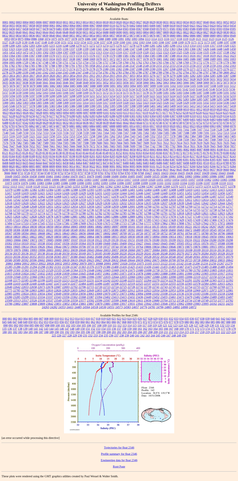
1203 (32, 45)
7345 (139, 136)
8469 (92, 163)
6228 (12, 116)
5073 (226, 82)
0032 (173, 22)
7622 (213, 143)
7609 (146, 143)
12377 (223, 186)
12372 (190, 186)
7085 (126, 129)
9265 (206, 166)
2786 (139, 72)
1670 (99, 59)
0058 (32, 25)
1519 (139, 52)
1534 (199, 52)
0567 (139, 29)
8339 (92, 159)
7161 (99, 132)
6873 (45, 126)
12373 (199, 186)
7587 (39, 143)
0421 (193, 25)
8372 (112, 159)
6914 (132, 126)
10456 (25, 176)
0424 (213, 25)
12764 (221, 210)
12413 (213, 189)
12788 (147, 213)
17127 (188, 216)
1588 (173, 55)
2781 (106, 72)
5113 (6, 89)
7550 (146, 139)
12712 (205, 206)
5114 (12, 89)
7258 (92, 136)
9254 (173, 166)
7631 (219, 143)
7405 (233, 136)
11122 (44, 186)
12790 (156, 213)
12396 (107, 189)
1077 (67, 39)
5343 (233, 102)
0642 (32, 32)
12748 (147, 210)
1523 (166, 52)
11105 (191, 183)
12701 (156, 206)
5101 (166, 86)
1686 (193, 59)
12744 (123, 210)
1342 (106, 49)
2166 (19, 69)
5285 (199, 99)
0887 (199, 35)
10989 (6, 179)
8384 (166, 159)
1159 (116, 42)
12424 (57, 193)
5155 (226, 89)
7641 (233, 143)
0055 (12, 25)
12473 (82, 196)
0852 (79, 35)
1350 (152, 49)
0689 (112, 32)
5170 (92, 92)
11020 (151, 179)
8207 (126, 156)
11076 (24, 183)
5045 (59, 82)
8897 (39, 166)
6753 (206, 122)
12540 (229, 196)
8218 (199, 156)
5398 (133, 106)
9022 (92, 166)
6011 (193, 109)
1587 (166, 55)
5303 (25, 102)
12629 (98, 203)
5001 (19, 79)
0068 (99, 25)
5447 (106, 109)
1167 (168, 42)
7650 (25, 146)
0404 (139, 25)
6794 (19, 126)
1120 (192, 39)
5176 (132, 92)
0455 (5, 29)
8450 (52, 163)
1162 (135, 42)
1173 (207, 42)
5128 (98, 89)
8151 (112, 153)
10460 (41, 176)
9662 (233, 169)
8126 (25, 153)
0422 (199, 25)
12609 (164, 199)
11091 (88, 183)
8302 (79, 159)
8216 (186, 156)
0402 (132, 25)
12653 (66, 206)
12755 (196, 210)
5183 (179, 92)
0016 (99, 22)
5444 (86, 109)
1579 (112, 55)
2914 (106, 75)
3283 (199, 75)
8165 (152, 153)
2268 (173, 69)
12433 (106, 193)
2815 (19, 75)
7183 (153, 132)
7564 (199, 139)
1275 (112, 45)
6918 (159, 126)
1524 (173, 52)
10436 (189, 173)
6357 (79, 119)
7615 (186, 143)
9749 (47, 173)
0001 (5, 22)
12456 (221, 193)
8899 (52, 166)
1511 (86, 52)
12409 (180, 189)
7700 (139, 146)
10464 (66, 176)
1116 (166, 39)
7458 (65, 139)
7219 (19, 136)
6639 (106, 122)
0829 (219, 32)
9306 (79, 169)
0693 (139, 32)
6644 (139, 122)
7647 (12, 146)
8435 (25, 163)
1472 (25, 52)
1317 (213, 45)
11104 (183, 183)
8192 (39, 156)
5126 (85, 89)
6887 (106, 126)
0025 (132, 22)
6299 (119, 116)
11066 (231, 179)
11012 (111, 179)
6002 (166, 109)
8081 (180, 149)
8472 (99, 163)
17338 (98, 220)
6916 (146, 126)
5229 (206, 96)
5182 (173, 92)
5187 (199, 92)
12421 (41, 193)
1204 (39, 45)
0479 (52, 29)
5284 (193, 99)
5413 (199, 106)
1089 (108, 39)
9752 (61, 173)
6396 (173, 119)
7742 (152, 146)
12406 (156, 189)
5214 (112, 96)
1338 (79, 49)
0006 (39, 22)
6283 (92, 116)
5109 (220, 86)
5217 (132, 96)
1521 (152, 52)
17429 (180, 220)
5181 (166, 92)
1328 (39, 49)
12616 (221, 199)
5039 (32, 82)
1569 (45, 55)
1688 (206, 59)
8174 (193, 153)
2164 (5, 69)
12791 (164, 213)
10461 (49, 176)
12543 (25, 199)
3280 (179, 75)
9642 (173, 169)
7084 (119, 129)
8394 (206, 159)
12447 (147, 193)
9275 (226, 166)
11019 (143, 179)
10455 (16, 176)
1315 (199, 45)
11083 (40, 183)
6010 (186, 109)
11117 (21, 186)
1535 (206, 52)
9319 (119, 169)
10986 (213, 176)
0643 (39, 32)
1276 (119, 45)
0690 (119, 32)
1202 (25, 45)
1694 (5, 62)
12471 (66, 196)
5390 (92, 106)
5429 (59, 109)
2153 (173, 65)
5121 (51, 89)
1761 (132, 62)
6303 (146, 116)
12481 (139, 196)
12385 (58, 189)
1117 (173, 39)
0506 (66, 29)
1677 (139, 59)
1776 (206, 62)
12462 (41, 196)
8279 (52, 159)
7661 (52, 146)
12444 (123, 193)
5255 (139, 99)
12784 (115, 213)
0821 (179, 32)
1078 (74, 39)
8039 (119, 149)
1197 (226, 42)
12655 (82, 206)
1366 (193, 49)
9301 (46, 169)
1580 (119, 55)
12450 (172, 193)
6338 (19, 119)
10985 (205, 176)
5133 (125, 89)
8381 (146, 159)
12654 (74, 206)
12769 (16, 213)
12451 (180, 193)
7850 (226, 146)
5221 (152, 96)
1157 (103, 42)
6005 (173, 109)
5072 (219, 82)
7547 (132, 139)
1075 (54, 39)
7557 (173, 139)
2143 (106, 65)
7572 (226, 139)
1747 (39, 62)
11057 (191, 179)
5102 (173, 86)
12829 (41, 216)
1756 (99, 62)
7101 (179, 129)
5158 (12, 92)
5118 (32, 89)
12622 (41, 203)
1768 (179, 62)
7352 (152, 136)
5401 (153, 106)
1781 (5, 65)
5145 (205, 89)
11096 (120, 183)
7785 (166, 146)
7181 (139, 132)
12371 (182, 186)
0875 (146, 35)
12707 (172, 206)
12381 (25, 189)
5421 (19, 109)
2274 (213, 69)
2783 (119, 72)
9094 (126, 166)
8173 (186, 153)
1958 (92, 65)
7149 (19, 132)
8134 (52, 153)
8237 (226, 156)
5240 (45, 99)
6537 (19, 122)
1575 (86, 55)
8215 (179, 156)
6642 (126, 122)
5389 (86, 106)
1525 (179, 52)
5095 (139, 86)
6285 (106, 116)
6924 (199, 126)
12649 (33, 206)
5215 (119, 96)
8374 (119, 159)
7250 (52, 136)
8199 (79, 156)
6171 (159, 112)
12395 (98, 189)
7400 (219, 136)
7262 (112, 136)
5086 (79, 86)
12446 (139, 193)
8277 (45, 159)
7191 (206, 132)
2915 (112, 75)
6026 (26, 112)
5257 (146, 99)
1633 (45, 59)
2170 (45, 69)
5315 (92, 102)
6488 (5, 122)
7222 (39, 136)
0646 (59, 32)
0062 (59, 25)
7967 (46, 149)
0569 (152, 29)
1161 (129, 42)
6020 (219, 109)
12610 (172, 199)
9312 (92, 169)
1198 (233, 42)
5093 (126, 86)
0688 (106, 32)
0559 (112, 29)
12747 (139, 210)
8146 (99, 153)
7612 (166, 143)
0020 (119, 22)
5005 (46, 79)
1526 (186, 52)
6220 (199, 112)
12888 (123, 216)
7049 (25, 129)
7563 (193, 139)
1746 (32, 62)
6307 (173, 116)
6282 (86, 116)
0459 (32, 29)
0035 (193, 22)
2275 (219, 69)
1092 (128, 39)
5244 (72, 99)
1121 (198, 39)
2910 (79, 75)
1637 (65, 59)
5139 (165, 89)
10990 (14, 179)
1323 (12, 49)
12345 (68, 186)
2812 (233, 72)
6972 (5, 129)
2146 (126, 65)
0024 (126, 22)
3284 (206, 75)
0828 (213, 32)
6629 (46, 122)
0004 (25, 22)
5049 (86, 82)
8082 (186, 149)
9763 (114, 173)
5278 (152, 99)
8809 (5, 166)
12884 (98, 216)
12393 (90, 189)
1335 (59, 49)
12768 (8, 213)
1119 (185, 39)
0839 (45, 35)
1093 (134, 39)
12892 (139, 216)
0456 (12, 29)
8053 (146, 149)
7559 (186, 139)
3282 (193, 75)
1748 (45, 62)
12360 (92, 186)
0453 (226, 25)
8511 (213, 163)
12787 (139, 213)
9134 (166, 166)
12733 (74, 210)
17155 (205, 216)
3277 (159, 75)
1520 (146, 52)
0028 (146, 22)
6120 (152, 112)
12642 (205, 203)
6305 (159, 116)
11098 (136, 183)
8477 (119, 163)
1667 (79, 59)
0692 (132, 32)
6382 (132, 119)
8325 (86, 159)
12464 (49, 196)
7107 (199, 129)
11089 (72, 183)
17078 (172, 216)
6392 (152, 119)
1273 (99, 45)
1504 (59, 52)
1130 (25, 42)
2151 (159, 65)
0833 (12, 35)
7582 (19, 143)
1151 (64, 42)
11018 (135, 179)
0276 (126, 25)
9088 (106, 166)
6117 (139, 112)
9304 (66, 169)
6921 (179, 126)
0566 (132, 29)
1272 (92, 45)
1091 (121, 39)
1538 (226, 52)
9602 (132, 169)
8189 (32, 156)
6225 (226, 112)
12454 (205, 193)
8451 (59, 163)
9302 (52, 169)
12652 (58, 206)
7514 (92, 139)
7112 (206, 129)
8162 (132, 153)
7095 (166, 129)
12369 (166, 186)
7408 (5, 139)
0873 (132, 35)
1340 (92, 49)
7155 (59, 132)
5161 (32, 92)
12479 (123, 196)
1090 (114, 39)
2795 (193, 72)
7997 (66, 149)
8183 (5, 156)
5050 (92, 82)
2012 (99, 65)
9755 (74, 173)
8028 (113, 149)
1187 (213, 42)
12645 (229, 203)
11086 (64, 183)
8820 (12, 166)
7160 (92, 132)
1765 (159, 62)
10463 (57, 176)
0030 (159, 22)
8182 (233, 153)
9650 (193, 169)
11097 (128, 183)
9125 (159, 166)
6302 (139, 116)
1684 (179, 59)
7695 (119, 146)
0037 (199, 22)
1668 (86, 59)
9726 (27, 173)
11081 (32, 183)
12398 (115, 189)
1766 (166, 62)
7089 (146, 129)
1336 (65, 49)
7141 (12, 132)
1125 (224, 39)
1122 (205, 39)
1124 (218, 39)
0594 (226, 29)
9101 (152, 166)
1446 (213, 49)
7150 (25, 132)
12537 (221, 196)
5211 (92, 96)
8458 (66, 163)
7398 (213, 136)
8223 (206, 156)
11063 (215, 179)
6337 (12, 119)
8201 (92, 156)
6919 (166, 126)
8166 (159, 153)
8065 (153, 149)
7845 (213, 146)
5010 (79, 79)
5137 (152, 89)
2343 (52, 72)
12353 (76, 186)
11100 (152, 183)
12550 (49, 199)
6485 (226, 119)
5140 (172, 89)
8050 (133, 149)
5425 (46, 109)
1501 (39, 52)
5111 (226, 86)
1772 (199, 62)
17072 (164, 216)
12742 (115, 210)
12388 (74, 189)
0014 (86, 22)
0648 (65, 32)
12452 (188, 193)
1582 (132, 55)
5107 (206, 86)
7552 (152, 139)
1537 (219, 52)
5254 (132, 99)
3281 (186, 75)
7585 (25, 143)
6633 (72, 122)
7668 (79, 146)
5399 (139, 106)
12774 (41, 213)
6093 (59, 112)
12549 (41, 199)
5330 (193, 102)
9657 (213, 169)
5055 (119, 82)
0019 (112, 22)
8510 (206, 163)
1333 (45, 49)
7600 (99, 143)
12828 (33, 216)
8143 (79, 153)
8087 (200, 149)
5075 (6, 86)
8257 (39, 159)
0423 (206, 25)
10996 (55, 179)
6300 (126, 116)
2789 (159, 72)
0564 (119, 29)
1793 (79, 65)
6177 (165, 112)
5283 (186, 99)
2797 (206, 72)
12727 (41, 210)
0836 (32, 35)
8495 (173, 163)
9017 (79, 166)
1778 (219, 62)
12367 (150, 186)
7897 (12, 149)
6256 (32, 116)
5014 (106, 79)
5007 (59, 79)
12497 (213, 196)
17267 (41, 220)
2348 (86, 72)
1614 (179, 55)
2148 (139, 65)
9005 (65, 166)
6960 (206, 126)
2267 (166, 69)
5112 (233, 86)
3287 (226, 75)
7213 (226, 132)
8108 (220, 149)
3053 (132, 75)
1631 (32, 59)
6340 (32, 119)
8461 (72, 163)
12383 (41, 189)
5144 (199, 89)
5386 (72, 106)
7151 (32, 132)
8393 (199, 159)
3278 (166, 75)
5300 (5, 102)
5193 (5, 96)
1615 (186, 55)
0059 (39, 25)
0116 (112, 25)
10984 (196, 176)
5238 (32, 99)
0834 (19, 35)
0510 (92, 29)
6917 (152, 126)
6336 (5, 119)
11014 (119, 179)
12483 (156, 196)
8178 (213, 153)
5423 (32, 109)
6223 (212, 112)
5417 (226, 106)
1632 (39, 59)
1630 (25, 59)
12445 (131, 193)
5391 (99, 106)
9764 (121, 173)
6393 (159, 119)
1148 (44, 42)
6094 (66, 112)
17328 (90, 220)
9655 (206, 169)
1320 (226, 45)
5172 (106, 92)
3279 (173, 75)
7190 (199, 132)
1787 (45, 65)
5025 (173, 79)
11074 (16, 183)
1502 (46, 52)
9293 (19, 169)
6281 (79, 116)
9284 (233, 166)
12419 (25, 193)
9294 (25, 169)
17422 (164, 220)
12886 (115, 216)
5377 (25, 106)
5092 (119, 86)
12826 (16, 216)
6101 (106, 112)
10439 (205, 173)
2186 (126, 69)
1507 (66, 52)
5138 (159, 89)
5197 (32, 96)
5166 (65, 92)
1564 (12, 55)
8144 (86, 153)
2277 (233, 69)
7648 (19, 146)
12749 (156, 210)
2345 (65, 72)
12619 (16, 203)
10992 (31, 179)
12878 (49, 216)
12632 (123, 203)
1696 (19, 62)
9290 (5, 169)
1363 (173, 49)
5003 (32, 79)
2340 (32, 72)
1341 (99, 49)
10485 (98, 176)
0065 (79, 25)
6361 (106, 119)
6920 (173, 126)
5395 (112, 106)
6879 (65, 126)
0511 (99, 29)
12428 (74, 193)
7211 (213, 132)
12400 (123, 189)
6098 (93, 112)
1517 (126, 52)
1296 (173, 45)
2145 (119, 65)
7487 (79, 139)
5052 (106, 82)
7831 (193, 146)
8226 (213, 156)
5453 (146, 109)
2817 (32, 75)
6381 (126, 119)
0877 (159, 35)
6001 (159, 109)
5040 (39, 82)
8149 (106, 153)
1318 (219, 45)
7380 (179, 136)
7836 (199, 146)
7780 (159, 146)
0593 (219, 29)
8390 (179, 159)
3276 (152, 75)
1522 (159, 52)
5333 (213, 102)
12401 (131, 189)
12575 (98, 199)
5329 (186, 102)
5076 (12, 86)
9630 (139, 169)
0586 (193, 29)
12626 (74, 203)
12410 (188, 189)
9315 (106, 169)
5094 (133, 86)
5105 (193, 86)
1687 (199, 59)
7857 (233, 146)
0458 (25, 29)
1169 (181, 42)
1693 (233, 59)
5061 (152, 82)
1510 (79, 52)
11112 (6, 186)
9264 (199, 166)
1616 (193, 55)
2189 (146, 69)
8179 (219, 153)
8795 (233, 163)
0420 (186, 25)
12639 (180, 203)
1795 (86, 65)
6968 (226, 126)
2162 (226, 65)
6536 (12, 122)
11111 (230, 183)
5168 (79, 92)
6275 (39, 116)
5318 (112, 102)
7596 (72, 143)
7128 (219, 129)
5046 (65, 82)
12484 (164, 196)
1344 (112, 49)
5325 (159, 102)
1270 (79, 45)
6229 (19, 116)
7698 (126, 146)
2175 (79, 69)
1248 (65, 45)
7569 (219, 139)
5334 (219, 102)
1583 (139, 55)
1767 (173, 62)
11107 (206, 183)
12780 (82, 213)
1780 (233, 62)
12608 (156, 199)
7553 (159, 139)
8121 (5, 153)
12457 (229, 193)
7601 (106, 143)
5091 (113, 86)
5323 (146, 102)
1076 (61, 39)
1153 (77, 42)
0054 (5, 25)
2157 (199, 65)
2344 (59, 72)
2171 (52, 69)
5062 (159, 82)
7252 (65, 136)
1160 (122, 42)
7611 (159, 143)
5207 (66, 96)
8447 (46, 163)
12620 (25, 203)
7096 (173, 129)
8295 (72, 159)
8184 (12, 156)
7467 (72, 139)
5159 (19, 92)
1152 (70, 42)
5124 (72, 89)
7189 (193, 132)
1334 (52, 49)
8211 (152, 156)
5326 (166, 102)
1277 (126, 45)
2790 (166, 72)
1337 (72, 49)
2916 (119, 75)
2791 (173, 72)
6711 (146, 122)
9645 (179, 169)
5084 (66, 86)
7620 (206, 143)
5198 (39, 96)
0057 (25, 25)
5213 (106, 96)
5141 (179, 89)
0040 (206, 22)
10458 (33, 176)
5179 (152, 92)
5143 (192, 89)
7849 (219, 146)
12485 (172, 196)
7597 (79, 143)
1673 (119, 59)
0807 (159, 32)
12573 (90, 199)
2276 (226, 69)
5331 (199, 102)
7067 (52, 129)
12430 (90, 193)
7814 (186, 146)
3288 (233, 75)
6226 (232, 112)
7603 (112, 143)
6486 (233, 119)
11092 (96, 183)
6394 (166, 119)
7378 (173, 136)
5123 (65, 89)
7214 (233, 132)
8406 (233, 159)
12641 (196, 203)
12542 (17, 199)
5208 (72, 96)
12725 (33, 210)
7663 (59, 146)
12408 (172, 189)
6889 (119, 126)
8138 (59, 153)
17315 (74, 220)
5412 (193, 106)
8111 (226, 149)
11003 (87, 179)
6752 (199, 122)
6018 (206, 109)
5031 (213, 79)
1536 (213, 52)
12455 (213, 193)
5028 (193, 79)
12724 (25, 210)
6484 (219, 119)
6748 (173, 122)
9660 (226, 169)
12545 (33, 199)
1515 (112, 52)
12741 (106, 210)
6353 (52, 119)
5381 (46, 106)
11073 (8, 183)
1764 (152, 62)
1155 (90, 42)
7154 (52, 132)
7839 (206, 146)
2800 (226, 72)
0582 (179, 29)
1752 (72, 62)
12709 (188, 206)
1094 (141, 39)
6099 (99, 112)
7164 (106, 132)
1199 (5, 45)
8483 (146, 163)
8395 (213, 159)
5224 (173, 96)
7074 (66, 129)
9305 (72, 169)
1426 (206, 49)
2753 (92, 72)
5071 (213, 82)
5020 (146, 79)
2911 (86, 75)
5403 (166, 106)
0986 (34, 39)
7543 (119, 139)
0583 (186, 29)
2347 (79, 72)
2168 (32, 69)
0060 (46, 25)
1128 (12, 42)
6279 (66, 116)
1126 (231, 39)
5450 (126, 109)
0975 (21, 39)
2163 (233, 65)
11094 (112, 183)
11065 (223, 179)
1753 (79, 62)
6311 (199, 116)
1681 (159, 59)
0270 (119, 25)
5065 (179, 82)
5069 (206, 82)
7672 (92, 146)
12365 (133, 186)
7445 (52, 139)
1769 (186, 62)
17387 (139, 220)
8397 (219, 159)
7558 (179, 139)
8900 (59, 166)
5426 (52, 109)
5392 (106, 106)
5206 (59, 96)
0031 (166, 22)
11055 (183, 179)
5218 (139, 96)
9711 (20, 173)
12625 (66, 203)
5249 (106, 99)
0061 (52, 25)
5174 (119, 92)
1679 (152, 59)
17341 (106, 220)
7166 (119, 132)
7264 (126, 136)
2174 (72, 69)
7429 (45, 139)
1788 (52, 65)
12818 (180, 213)
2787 (146, 72)
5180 (159, 92)
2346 (72, 72)
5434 (72, 109)
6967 (219, 126)
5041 (45, 82)
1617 (199, 55)
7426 (39, 139)
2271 (193, 69)
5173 (112, 92)
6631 (59, 122)
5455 (153, 109)
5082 (52, 86)
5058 (139, 82)
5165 (59, 92)
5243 (65, 99)
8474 (106, 163)
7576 (5, 143)
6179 (172, 112)
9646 (186, 169)
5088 (93, 86)
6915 (139, 126)
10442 (214, 173)
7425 (32, 139)
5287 (206, 99)
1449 (226, 49)
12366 (141, 186)
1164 (148, 42)
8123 (12, 153)
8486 (159, 163)
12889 (131, 216)
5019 (139, 79)
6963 (213, 126)
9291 (12, 169)
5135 (138, 89)
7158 (79, 132)
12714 (213, 206)
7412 (12, 139)
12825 (8, 216)
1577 (99, 55)
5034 (233, 79)
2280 (19, 72)
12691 (131, 206)
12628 (90, 203)
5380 (39, 106)
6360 (99, 119)
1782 (12, 65)
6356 (72, 119)
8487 (166, 163)
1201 (19, 45)
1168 (174, 42)
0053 (233, 22)
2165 (12, 69)
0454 (233, 25)
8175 (199, 153)
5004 (39, 79)
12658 (107, 206)
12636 (156, 203)
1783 (19, 65)
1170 (187, 42)
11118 (28, 186)
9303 (59, 169)
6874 (52, 126)
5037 (19, 82)
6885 (99, 126)
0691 (126, 32)
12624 (57, 203)
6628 (39, 122)
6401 (193, 119)
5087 (86, 86)
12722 (8, 210)
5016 (119, 79)
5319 (119, 102)
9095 (132, 166)
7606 (133, 143)
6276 (46, 116)
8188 (25, 156)
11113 (13, 186)
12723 (16, 210)
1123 (211, 39)
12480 (131, 196)
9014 (72, 166)
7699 (132, 146)
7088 (139, 129)
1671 (106, 59)
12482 (147, 196)
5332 (206, 102)
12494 (196, 196)
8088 (206, 149)
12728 (49, 210)
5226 (186, 96)
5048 (79, 82)
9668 (14, 173)
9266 (213, 166)
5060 (146, 82)
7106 (193, 129)
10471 (82, 176)
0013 (79, 22)
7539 (112, 139)
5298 (226, 99)
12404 (148, 189)
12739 (98, 210)
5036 (12, 82)
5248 (99, 99)
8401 (226, 159)
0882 (186, 35)
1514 (106, 52)
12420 (33, 193)
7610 (153, 143)
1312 (179, 45)
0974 (14, 39)
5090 (106, 86)
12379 (8, 189)
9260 (193, 166)
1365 (186, 49)
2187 (132, 69)
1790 (65, 65)
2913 (99, 75)
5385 (66, 106)
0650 (79, 32)
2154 (179, 65)
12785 (123, 213)
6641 (119, 122)
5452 (139, 109)
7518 (99, 139)
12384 (49, 189)
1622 (226, 55)
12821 (205, 213)
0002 (12, 22)
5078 (26, 86)
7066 (46, 129)
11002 (79, 179)
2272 (199, 69)
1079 (81, 39)
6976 (19, 129)
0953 (7, 39)
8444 (39, 163)
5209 (79, 96)
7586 (32, 143)
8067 (166, 149)
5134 (132, 89)
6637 (92, 122)
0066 (86, 25)
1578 (106, 55)
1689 (213, 59)
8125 (19, 153)
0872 (126, 35)
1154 (83, 42)
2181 (112, 69)
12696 (139, 206)
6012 (199, 109)
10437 (197, 173)
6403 (199, 119)
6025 (19, 112)
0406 (152, 25)
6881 (72, 126)
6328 (213, 116)
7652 (32, 146)
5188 (206, 92)
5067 (193, 82)
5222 (159, 96)
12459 (16, 196)
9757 (81, 173)
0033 (179, 22)
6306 (166, 116)
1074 (47, 39)
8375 (126, 159)
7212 (219, 132)
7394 (206, 136)
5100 (160, 86)
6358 (86, 119)
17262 (25, 220)
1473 (32, 52)
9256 (179, 166)
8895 (32, 166)
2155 (186, 65)
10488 (106, 176)
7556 (166, 139)
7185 (166, 132)
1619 (213, 55)
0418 (173, 25)
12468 (57, 196)
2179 (99, 69)
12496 (205, 196)
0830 (226, 32)
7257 (86, 136)
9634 (159, 169)
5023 (159, 79)
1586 (159, 55)
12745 (131, 210)
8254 (32, 159)
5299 (233, 99)
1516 (119, 52)
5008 (66, 79)
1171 (194, 42)
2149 (146, 65)
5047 (72, 82)
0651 (86, 32)
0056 (19, 25)
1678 (146, 59)
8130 (45, 153)
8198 (72, 156)
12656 (90, 206)
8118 (233, 149)
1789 (59, 65)
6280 (72, 116)
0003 (19, 22)
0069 (106, 25)
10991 (22, 179)
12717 (229, 206)
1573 (72, 55)
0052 (226, 22)
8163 (139, 153)
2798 (213, 72)
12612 (188, 199)
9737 (34, 173)
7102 (186, 129)
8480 (126, 163)
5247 (92, 99)
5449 (119, 109)
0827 (206, 32)
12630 (106, 203)
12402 (139, 189)
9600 (126, 169)
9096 (139, 166)
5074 (233, 82)
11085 (56, 183)
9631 (146, 169)
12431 (98, 193)
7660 (45, 146)
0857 (112, 35)
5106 (200, 86)
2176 (86, 69)
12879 (57, 216)
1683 (173, 59)
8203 (99, 156)
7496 (86, 139)
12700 (148, 206)
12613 (196, 199)
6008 (179, 109)
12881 (74, 216)
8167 (166, 153)
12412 (205, 189)
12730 (66, 210)
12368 (158, 186)
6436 (206, 119)
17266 (33, 220)
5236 (19, 99)
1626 (19, 59)
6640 (112, 122)
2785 (132, 72)
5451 (133, 109)
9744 (41, 173)
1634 (52, 59)
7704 (146, 146)
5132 (118, 89)
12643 (213, 203)
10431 (156, 173)
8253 (25, 159)
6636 (86, 122)
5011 (86, 79)
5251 (119, 99)
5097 (146, 86)
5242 (59, 99)
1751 (65, 62)
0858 (119, 35)
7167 (126, 132)
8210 (146, 156)
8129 (39, 153)
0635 (12, 32)
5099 (153, 86)
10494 (123, 176)
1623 (233, 55)
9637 (166, 169)
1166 (161, 42)
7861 (6, 149)
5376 (19, 106)
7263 (119, 136)
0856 (106, 35)
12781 (90, 213)
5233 (233, 96)
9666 (7, 173)
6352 (45, 119)
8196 (59, 156)
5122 (58, 89)
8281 (59, 159)
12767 (229, 210)
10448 (230, 173)
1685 (186, 59)
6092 (52, 112)
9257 (186, 166)
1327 (32, 49)
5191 (226, 92)
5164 (52, 92)
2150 (152, 65)
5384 (59, 106)
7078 (79, 129)
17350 (115, 220)
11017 (127, 179)
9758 (87, 173)
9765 (128, 173)
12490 (188, 196)
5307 (52, 102)
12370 (174, 186)
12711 (196, 206)
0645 (52, 32)
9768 (141, 173)
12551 (58, 199)
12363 (117, 186)
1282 (159, 45)
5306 (46, 102)
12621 (33, 203)
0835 (25, 35)
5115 (19, 89)
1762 (139, 62)
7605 (126, 143)
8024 (106, 149)
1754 (86, 62)
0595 (233, 29)
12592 (107, 199)
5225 (179, 96)
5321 (132, 102)
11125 (52, 186)
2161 (219, 65)
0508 (79, 29)
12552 (66, 199)
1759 (119, 62)
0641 (25, 32)
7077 (72, 129)
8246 (5, 159)
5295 (219, 99)
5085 (72, 86)
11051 (159, 179)
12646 (8, 206)
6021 (226, 109)
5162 (39, 92)
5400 (146, 106)
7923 (19, 149)
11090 (80, 183)
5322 (139, 102)
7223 (45, 136)
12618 (8, 203)
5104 (186, 86)
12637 (164, 203)
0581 (173, 29)
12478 (115, 196)
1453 (19, 52)
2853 (66, 75)
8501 (199, 163)
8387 (173, 159)
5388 (79, 106)
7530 (106, 139)
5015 (112, 79)
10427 (148, 173)
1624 (5, 59)
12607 (148, 199)
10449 (8, 176)
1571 (59, 55)
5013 (99, 79)
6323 (206, 116)
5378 (32, 106)
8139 (65, 153)
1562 (233, 52)
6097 (86, 112)
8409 (12, 163)
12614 (205, 199)
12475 (90, 196)
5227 (193, 96)
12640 (188, 203)
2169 (39, 69)
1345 (119, 49)
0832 (5, 35)
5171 (99, 92)
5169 (86, 92)
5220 (146, 96)
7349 (146, 136)
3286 (219, 75)
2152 (166, 65)
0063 (66, 25)
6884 (92, 126)
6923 (193, 126)
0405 (146, 25)
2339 (25, 72)
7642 (5, 146)
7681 (106, 146)
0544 (106, 29)
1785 (32, 65)
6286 (112, 116)
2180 (106, 69)
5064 (173, 82)
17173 (221, 216)
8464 (79, 163)
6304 (153, 116)
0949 (233, 35)
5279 (159, 99)
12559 (82, 199)
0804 (146, 32)
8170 (173, 153)
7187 (179, 132)
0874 (139, 35)
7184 (159, 132)
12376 (215, 186)
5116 (25, 89)
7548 (139, 139)
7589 (46, 143)
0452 (219, 25)
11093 (104, 183)
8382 (152, 159)
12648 (25, 206)
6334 (226, 116)
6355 (65, 119)
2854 (72, 75)
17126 (180, 216)
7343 (132, 136)
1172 (200, 42)
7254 (79, 136)
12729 (57, 210)
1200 (12, 45)
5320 (126, 102)
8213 (166, 156)
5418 (233, 106)
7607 (139, 143)
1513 (99, 52)
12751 (172, 210)
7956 (39, 149)
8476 (112, 163)
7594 (59, 143)
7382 (186, 136)
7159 (86, 132)
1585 (152, 55)
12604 (123, 199)
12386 (66, 189)
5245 (79, 99)
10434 (173, 173)
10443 (222, 173)
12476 (98, 196)
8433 (19, 163)
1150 (57, 42)
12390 (82, 189)
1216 (59, 45)
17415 (156, 220)
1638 (72, 59)
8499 (193, 163)
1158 (109, 42)
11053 (167, 179)
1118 (179, 39)
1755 (92, 62)
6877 (59, 126)
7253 (72, 136)
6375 (119, 119)
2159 (213, 65)
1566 (25, 55)
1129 (18, 42)
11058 (199, 179)
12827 (25, 216)
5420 (12, 109)
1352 (166, 49)
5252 (126, 99)
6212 (179, 112)
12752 (180, 210)
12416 (229, 189)
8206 (119, 156)
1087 (94, 39)
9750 (54, 173)
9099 (146, 166)
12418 (16, 193)
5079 (32, 86)
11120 (36, 186)
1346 (126, 49)
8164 (146, 153)
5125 (78, 89)
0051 (219, 22)
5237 (25, 99)
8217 (193, 156)
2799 (219, 72)
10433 (164, 173)
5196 (25, 96)
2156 (193, 65)
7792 (173, 146)
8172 (179, 153)
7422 (25, 139)
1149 (51, 42)
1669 (92, 59)
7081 (99, 129)
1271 (86, 45)
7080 (92, 129)
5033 (226, 79)
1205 (45, 45)
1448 (219, 49)
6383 (139, 119)
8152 (119, 153)
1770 (193, 62)
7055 (32, 129)
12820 (196, 213)
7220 (25, 136)
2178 (92, 69)
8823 (19, 166)
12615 (213, 199)
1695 (12, 62)
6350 (39, 119)
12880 (66, 216)
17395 (147, 220)
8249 (12, 159)
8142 (72, 153)
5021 (152, 79)
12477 (106, 196)
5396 (119, 106)
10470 (74, 176)
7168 (133, 132)
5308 (59, 102)
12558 (74, 199)
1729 (25, 62)
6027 (32, 112)
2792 (179, 72)
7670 (86, 146)
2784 (126, 72)
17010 (147, 216)
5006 (52, 79)
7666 (72, 146)
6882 (79, 126)
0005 (32, 22)
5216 (126, 96)
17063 (156, 216)
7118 (213, 129)
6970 (233, 126)
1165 (155, 42)
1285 (166, 45)
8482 (139, 163)
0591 (206, 29)
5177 (139, 92)
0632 (5, 32)
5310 (72, 102)
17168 (213, 216)
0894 (226, 35)
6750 (186, 122)
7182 (146, 132)
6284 (99, 116)
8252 (19, 159)
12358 (84, 186)
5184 (186, 92)
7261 (106, 136)
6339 (25, 119)
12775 (49, 213)
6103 (119, 112)
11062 (207, 179)
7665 (65, 146)
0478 (46, 29)
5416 (219, 106)
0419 (179, 25)
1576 (92, 55)
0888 (206, 35)
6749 (179, 122)
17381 (131, 220)
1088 (101, 39)
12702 (164, 206)
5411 (186, 106)
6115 (132, 112)
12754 (188, 210)
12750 (164, 210)
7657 (39, 146)
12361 (100, 186)
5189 (213, 92)
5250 (112, 99)
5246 (86, 99)
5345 (5, 106)
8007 (79, 149)
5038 (25, 82)
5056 (126, 82)
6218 (186, 112)
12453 (196, 193)
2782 (112, 72)
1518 (132, 52)
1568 (39, 55)
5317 (106, 102)
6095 (72, 112)
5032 (219, 79)
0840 (52, 35)
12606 (139, 199)
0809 (166, 32)
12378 (231, 186)
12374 (207, 186)
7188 (186, 132)
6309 (186, 116)
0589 (199, 29)
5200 (52, 96)
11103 (175, 183)
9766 (134, 173)
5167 (72, 92)
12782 (98, 213)
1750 (59, 62)
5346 (12, 106)
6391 (146, 119)
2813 (5, 75)
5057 (132, 82)
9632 (152, 169)
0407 (159, 25)
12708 (180, 206)
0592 (213, 29)
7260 (99, 136)
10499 (147, 176)
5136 (145, 89)
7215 (5, 136)
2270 (186, 69)
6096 (79, 112)
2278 (5, 72)
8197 (66, 156)
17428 (172, 220)
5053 (112, 82)
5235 (12, 99)
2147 (132, 65)
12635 (147, 203)
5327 (173, 102)
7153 (46, 132)
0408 (166, 25)
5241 (52, 99)
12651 (49, 206)
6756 (226, 122)
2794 (186, 72)
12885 (106, 216)
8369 (106, 159)
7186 (173, 132)
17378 (123, 220)
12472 (74, 196)
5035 (5, 82)
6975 (12, 129)
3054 (139, 75)
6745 (152, 122)
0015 (92, 22)
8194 (52, 156)
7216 (12, 136)
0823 (193, 32)
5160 (25, 92)
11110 (222, 183)
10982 (180, 176)
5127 (92, 89)
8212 (159, 156)
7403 (226, 136)
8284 (65, 159)
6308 (179, 116)
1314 (193, 45)
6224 (219, 112)
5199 (46, 96)
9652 (199, 169)
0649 (72, 32)
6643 (133, 122)
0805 (152, 32)
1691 (219, 59)
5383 (52, 106)
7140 (5, 132)
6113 (126, 112)
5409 (173, 106)
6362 (112, 119)
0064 (72, 25)
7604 (119, 143)
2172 (59, 69)
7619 (199, 143)
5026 (179, 79)
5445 (92, 109)
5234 (5, 99)
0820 (173, 32)
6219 (192, 112)
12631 (115, 203)
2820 (52, 75)
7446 (59, 139)
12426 (66, 193)
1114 (154, 39)
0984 (27, 39)
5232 (226, 96)
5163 (45, 92)
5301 (12, 102)
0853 (86, 35)
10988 (229, 176)
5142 (185, 89)
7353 (159, 136)
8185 (19, 156)
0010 (59, 22)
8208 (133, 156)
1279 (139, 45)
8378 (132, 159)
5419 (5, 109)
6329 (219, 116)
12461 (33, 196)
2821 (59, 75)
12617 (229, 199)
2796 (199, 72)
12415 (221, 189)
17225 (16, 220)
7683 (112, 146)
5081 (46, 86)
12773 (33, 213)
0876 (152, 35)
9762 (107, 173)
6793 (12, 126)
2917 (126, 75)
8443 (32, 163)
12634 (139, 203)
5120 (45, 89)
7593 (52, 143)
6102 (113, 112)
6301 (133, 116)
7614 (179, 143)
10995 (47, 179)
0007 (46, 22)
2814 (12, 75)
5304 (32, 102)
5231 (219, 96)
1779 (226, 62)
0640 (19, 32)
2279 (12, 72)
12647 (17, 206)
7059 (39, 129)
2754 (99, 72)
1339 (86, 49)
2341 (39, 72)
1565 (19, 55)
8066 (160, 149)
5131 (112, 89)
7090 (153, 129)
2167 (25, 69)
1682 (166, 59)
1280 (146, 45)
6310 (193, 116)
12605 (131, 199)
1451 (5, 52)
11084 (48, 183)
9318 (112, 169)
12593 (115, 199)
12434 (115, 193)
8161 (126, 153)
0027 (139, 22)
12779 (74, 213)
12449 (164, 193)
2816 (25, 75)
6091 (46, 112)
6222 (206, 112)
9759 (94, 173)
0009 (52, 22)
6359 (92, 119)
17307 (57, 220)
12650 (41, 206)
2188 (139, 69)
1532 (193, 52)
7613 (173, 143)
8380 (139, 159)
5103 (180, 86)
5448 (112, 109)
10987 (221, 176)
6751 (193, 122)
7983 (59, 149)
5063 (166, 82)
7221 (32, 136)
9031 (99, 166)
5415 (213, 106)
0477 (39, 29)
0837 (39, 35)
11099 (144, 183)
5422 (25, 109)
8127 (32, 153)
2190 (152, 69)
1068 (41, 39)
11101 (160, 183)
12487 (180, 196)
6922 (186, 126)
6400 (186, 119)
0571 (166, 29)
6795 (25, 126)
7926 (26, 149)
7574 (233, 139)
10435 (181, 173)
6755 (219, 122)
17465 (205, 220)
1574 (79, 55)
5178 (146, 92)
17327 (82, 220)
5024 (166, 79)
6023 (6, 112)
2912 (92, 75)
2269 (179, 69)
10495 (131, 176)
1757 (106, 62)
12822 (213, 213)
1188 (220, 42)
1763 (146, 62)
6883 (86, 126)
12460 (25, 196)
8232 (219, 156)
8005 (72, 149)
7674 (99, 146)
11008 (103, 179)
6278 (59, 116)
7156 (66, 132)
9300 (39, 169)
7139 (233, 129)
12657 (98, 206)
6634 (79, 122)
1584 (146, 55)
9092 (119, 166)
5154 (219, 89)
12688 (123, 206)
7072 (59, 129)
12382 (33, 189)
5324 (152, 102)
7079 (86, 129)
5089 (99, 86)
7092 (159, 129)
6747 (166, 122)
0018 (106, 22)
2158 (206, 65)
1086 (88, 39)
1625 (12, 59)
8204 (106, 156)
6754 (213, 122)
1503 (52, 52)
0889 (213, 35)
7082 (106, 129)
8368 (99, 159)
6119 (145, 112)
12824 (229, 213)
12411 (196, 189)
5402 (159, 106)
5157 (5, 92)
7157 (72, 132)
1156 (96, 42)
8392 (193, 159)
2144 (112, 65)
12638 (172, 203)
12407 (164, 189)
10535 (156, 176)
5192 (233, 92)
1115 (160, 39)
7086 (133, 129)
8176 (206, 153)
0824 (199, 32)
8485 (153, 163)
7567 (206, 139)
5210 (86, 96)
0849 (65, 35)
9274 (219, 166)
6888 (112, 126)
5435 (79, 109)
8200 (86, 156)
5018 (132, 79)
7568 (213, 139)
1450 (233, 49)
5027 (186, 79)
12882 (82, 216)
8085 (193, 149)
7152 (39, 132)
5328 (179, 102)
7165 (112, 132)
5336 (226, 102)
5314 (86, 102)
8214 (173, 156)
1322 (5, 49)
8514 (219, 163)
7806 (179, 146)
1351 (159, 49)
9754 (67, 173)
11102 (167, 183)
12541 (8, 199)
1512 (92, 52)
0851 (72, 35)
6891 (126, 126)
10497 (139, 176)
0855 (99, 35)
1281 (152, 45)
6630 (52, 122)
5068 (199, 82)
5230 (213, 96)
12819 (188, 213)
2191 (159, 69)
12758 (213, 210)
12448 (156, 193)
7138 (226, 129)
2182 (119, 69)
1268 (72, 45)
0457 (19, 29)
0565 (126, 29)
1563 (5, 55)
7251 (59, 136)
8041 (126, 149)
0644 (45, 32)
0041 (213, 22)
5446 (99, 109)
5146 (212, 89)
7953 (32, 149)
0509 (86, 29)
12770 (25, 213)
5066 (186, 82)
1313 (186, 45)
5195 (19, 96)
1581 (126, 55)
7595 (66, 143)
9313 (99, 169)
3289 (5, 79)
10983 (188, 176)
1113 (147, 39)
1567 (32, 55)
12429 (82, 193)
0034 (186, 22)
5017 (126, 79)
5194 (12, 96)
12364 (125, 186)
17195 (8, 220)
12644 (221, 203)
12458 (8, 196)
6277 (52, 116)
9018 (86, 166)
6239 (25, 116)
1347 (132, 49)
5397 (126, 106)
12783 (106, 213)
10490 (115, 176)
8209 (139, 156)
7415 (19, 139)
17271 (49, 220)
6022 (233, 109)
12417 (8, 193)
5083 (59, 86)
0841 (59, 35)
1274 (106, 45)
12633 (131, 203)
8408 (5, 163)
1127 (5, 42)
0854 (92, 35)
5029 (199, 79)
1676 (132, 59)
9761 (101, 173)
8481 (133, 163)
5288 (213, 99)
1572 (65, 55)
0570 (159, 29)
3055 (146, 75)
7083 (112, 129)
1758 (112, 62)
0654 (99, 32)
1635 (59, 59)
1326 (25, 49)
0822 (186, 32)
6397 (179, 119)
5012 (92, 79)
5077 (19, 86)
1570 (52, 55)
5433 (66, 109)
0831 (233, 32)
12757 (205, 210)
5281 (173, 99)
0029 (152, 22)
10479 (90, 176)
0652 (92, 32)
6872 (39, 126)
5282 (179, 99)
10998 (71, 179)
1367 (199, 49)
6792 (5, 126)
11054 (175, 179)
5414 (206, 106)
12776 (57, 213)
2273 (206, 69)
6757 (233, 122)
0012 (72, 22)
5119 (38, 89)
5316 (99, 102)
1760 (126, 62)
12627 (82, 203)
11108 (214, 183)
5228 (199, 96)
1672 (112, 59)
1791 (72, 65)
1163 (142, 42)
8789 (226, 163)
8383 (159, 159)
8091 (213, 149)
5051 (99, 82)
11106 (199, 183)
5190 (219, 92)
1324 (19, 49)
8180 (226, 153)
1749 (52, 62)
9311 (86, 169)
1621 (219, 55)
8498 (186, 163)
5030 (206, 79)
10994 (39, 179)
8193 (46, 156)
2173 (65, 69)
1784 (25, 65)
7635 (226, 143)
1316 (206, 45)
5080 (39, 86)
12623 (49, 203)
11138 (60, 186)
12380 (17, 189)
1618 (206, 55)
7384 (193, 136)
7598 (86, 143)
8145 (92, 153)
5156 (232, 89)
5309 (66, 102)
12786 (131, 213)
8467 (86, 163)
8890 (25, 166)
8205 (112, 156)
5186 (193, 92)
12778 (66, 213)
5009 (72, 79)
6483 (213, 119)
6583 (32, 122)
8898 (45, 166)
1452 (12, 52)
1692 (226, 59)
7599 (92, 143)
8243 (233, 156)
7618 (193, 143)
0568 (146, 29)
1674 (126, 59)
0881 (179, 35)
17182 (229, 216)
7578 (12, 143)
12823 (221, 213)
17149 (196, 216)
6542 (25, 122)
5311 (79, 102)
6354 (59, 119)
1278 (132, 45)
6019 (213, 109)
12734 (82, 210)
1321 (233, 45)
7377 (166, 136)
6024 (12, 112)
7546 (126, 139)
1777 (213, 62)
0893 (219, 35)
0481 (59, 29)
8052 (139, 149)
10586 (164, 176)
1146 (31, 42)
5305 (39, 102)
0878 (166, 35)
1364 (179, 49)
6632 (66, 122)
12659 (115, 206)
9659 (219, 169)
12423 (49, 193)
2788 (152, 72)
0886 (193, 35)
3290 (12, 79)
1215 (52, 45)
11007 (95, 179)
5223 (166, 96)
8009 (86, 149)
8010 (93, 149)
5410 (179, 106)
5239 (39, 99)
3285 (213, 75)
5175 (126, 92)
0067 (92, 25)
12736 (90, 210)
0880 (173, 35)
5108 (213, 86)
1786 (39, 65)
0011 (65, 22)
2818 (39, 75)
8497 (179, 163)
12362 (109, 186)
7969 (52, 149)
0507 (72, 29)
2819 (46, 75)
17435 (188, 220)
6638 (99, 122)
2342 (45, 72)
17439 (196, 220)
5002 (25, 79)
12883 (90, 216)
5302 (19, 102)
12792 (172, 213)
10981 (172, 176)
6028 (39, 112)
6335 (233, 116)
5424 (39, 109)
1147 (38, 42)
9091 (112, 166)
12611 (180, 199)
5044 (52, 82)
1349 (146, 49)
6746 (159, 122)
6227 (5, 116)
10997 (63, 179)
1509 (72, 52)
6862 (32, 126)
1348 (139, 49)
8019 (99, 149)
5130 (105, 89)
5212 (99, 96)
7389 (199, 136)
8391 (186, 159)
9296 (32, 169)
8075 (173, 149)
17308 (66, 220)
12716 (221, 206)
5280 (166, 99)
